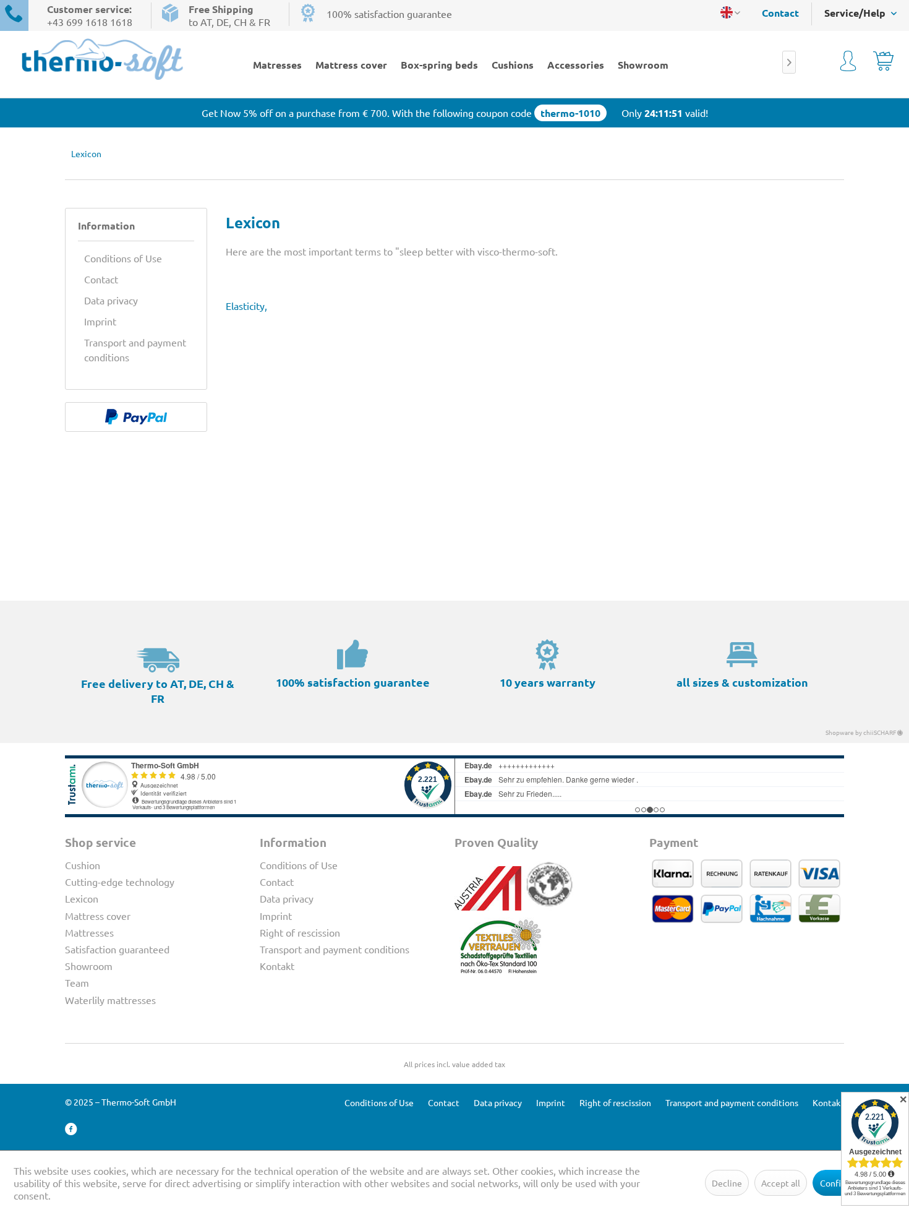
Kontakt (277, 966)
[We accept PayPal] (136, 417)
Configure (839, 1182)
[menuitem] (774, 12)
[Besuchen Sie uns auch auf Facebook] (71, 1129)
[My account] (848, 63)
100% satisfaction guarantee (389, 13)
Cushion (82, 865)
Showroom (89, 966)
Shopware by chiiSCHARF (861, 732)
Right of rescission (300, 932)
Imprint (100, 321)
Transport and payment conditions (135, 349)
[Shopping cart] (883, 63)
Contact (780, 12)
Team (77, 982)
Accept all (780, 1182)
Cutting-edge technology (119, 881)
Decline (727, 1182)
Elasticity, (246, 305)
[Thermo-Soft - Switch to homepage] (103, 59)
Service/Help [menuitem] (856, 12)
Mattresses (89, 932)
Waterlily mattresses (110, 1000)
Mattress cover (97, 915)
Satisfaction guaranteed (117, 949)
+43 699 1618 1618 (89, 21)
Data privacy (111, 300)
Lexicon (81, 898)
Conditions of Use (123, 258)
